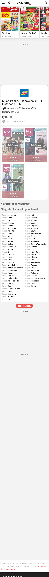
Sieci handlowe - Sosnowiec (26, 563)
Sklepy (26, 566)
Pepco (43, 563)
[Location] (9, 3)
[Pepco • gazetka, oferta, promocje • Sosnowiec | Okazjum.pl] (24, 93)
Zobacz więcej (24, 306)
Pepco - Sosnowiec (12, 566)
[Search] (45, 3)
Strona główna (6, 563)
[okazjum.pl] (24, 3)
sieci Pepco (16, 204)
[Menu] (3, 3)
